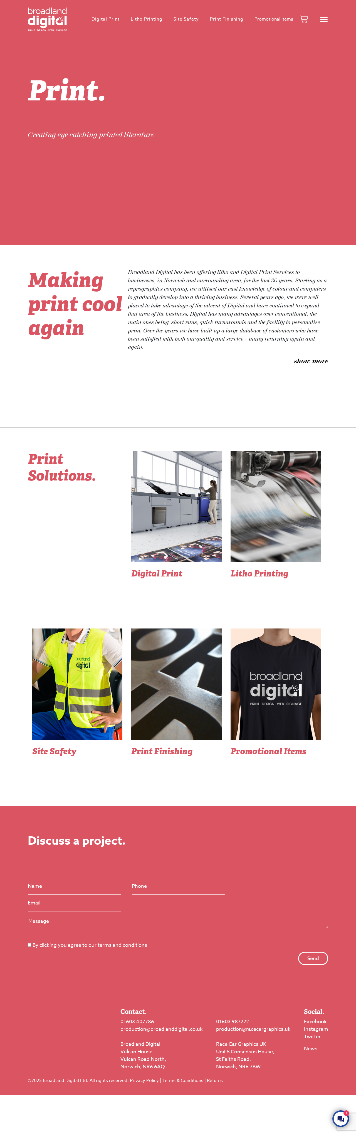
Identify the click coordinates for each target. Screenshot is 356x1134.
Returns (215, 1080)
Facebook (315, 1021)
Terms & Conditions (182, 1080)
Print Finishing (226, 19)
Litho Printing (146, 19)
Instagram (316, 1029)
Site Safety (186, 19)
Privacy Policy (144, 1080)
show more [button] (311, 361)
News (310, 1048)
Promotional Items (273, 19)
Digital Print (106, 19)
